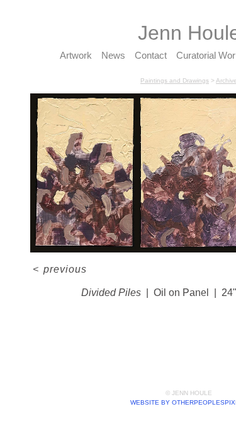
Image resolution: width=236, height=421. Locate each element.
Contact (151, 55)
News (113, 55)
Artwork (76, 55)
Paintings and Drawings (174, 80)
